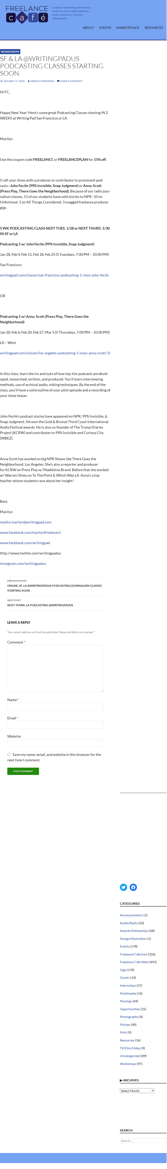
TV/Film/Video (130, 1048)
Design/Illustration (133, 938)
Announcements (131, 915)
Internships (128, 985)
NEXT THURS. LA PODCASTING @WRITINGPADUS (40, 603)
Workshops (10, 51)
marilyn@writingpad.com (31, 522)
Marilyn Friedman (42, 81)
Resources (154, 27)
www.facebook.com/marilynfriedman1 (30, 532)
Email (12, 718)
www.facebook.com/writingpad (25, 542)
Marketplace (127, 27)
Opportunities (130, 1009)
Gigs (123, 970)
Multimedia (128, 993)
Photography (129, 1017)
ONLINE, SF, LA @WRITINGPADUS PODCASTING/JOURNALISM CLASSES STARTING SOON (54, 585)
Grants (125, 977)
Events (105, 27)
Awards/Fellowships (134, 931)
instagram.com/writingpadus (23, 563)
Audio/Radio (129, 923)
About (88, 27)
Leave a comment (71, 81)
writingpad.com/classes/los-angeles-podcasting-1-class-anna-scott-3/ (55, 353)
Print (123, 1032)
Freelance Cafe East (133, 954)
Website (14, 736)
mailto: (5, 522)
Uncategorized (130, 1056)
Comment (16, 642)
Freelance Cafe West (134, 962)
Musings (126, 1001)
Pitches (125, 1024)
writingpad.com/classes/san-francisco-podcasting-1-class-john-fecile (54, 275)
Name (13, 699)
